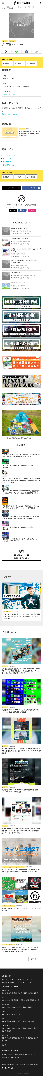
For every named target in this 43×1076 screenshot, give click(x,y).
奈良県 (20, 1021)
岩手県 (14, 993)
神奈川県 (10, 1000)
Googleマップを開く (11, 114)
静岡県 (4, 1014)
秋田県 (25, 993)
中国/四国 (5, 1025)
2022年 (27, 1054)
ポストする (11, 188)
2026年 (4, 1054)
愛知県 (9, 1014)
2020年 (4, 1057)
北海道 (4, 993)
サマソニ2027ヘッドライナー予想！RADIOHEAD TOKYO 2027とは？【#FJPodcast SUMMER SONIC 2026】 (21, 870)
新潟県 (4, 1007)
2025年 (9, 1054)
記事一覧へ (34, 959)
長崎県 (36, 1038)
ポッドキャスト (13, 867)
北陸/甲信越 (6, 1004)
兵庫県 (14, 1021)
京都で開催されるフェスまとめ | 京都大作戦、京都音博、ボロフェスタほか (30, 133)
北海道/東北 (6, 990)
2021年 (33, 1054)
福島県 (36, 993)
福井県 (30, 1007)
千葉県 (16, 1000)
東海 (3, 1011)
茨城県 (26, 1000)
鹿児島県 (5, 1041)
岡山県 (9, 1028)
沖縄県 (20, 1038)
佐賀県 (4, 1038)
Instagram (7, 162)
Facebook (7, 158)
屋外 (5, 94)
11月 (4, 41)
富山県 (25, 1007)
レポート (21, 867)
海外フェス (12, 944)
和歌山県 (31, 1021)
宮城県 (20, 993)
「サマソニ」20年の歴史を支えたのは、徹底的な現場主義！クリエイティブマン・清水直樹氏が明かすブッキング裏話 (21, 616)
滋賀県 (25, 1021)
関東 (3, 997)
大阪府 (4, 1021)
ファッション (29, 980)
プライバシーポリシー (22, 1064)
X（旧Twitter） (9, 165)
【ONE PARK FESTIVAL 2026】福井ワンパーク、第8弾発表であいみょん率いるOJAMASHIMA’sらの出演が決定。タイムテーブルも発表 (21, 830)
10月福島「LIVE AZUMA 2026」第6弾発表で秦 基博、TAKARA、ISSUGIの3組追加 (20, 791)
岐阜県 (14, 1014)
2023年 (21, 1054)
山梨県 (14, 1007)
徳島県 (30, 1028)
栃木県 (37, 1000)
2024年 (15, 1054)
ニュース (4, 666)
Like (23, 210)
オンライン (5, 1045)
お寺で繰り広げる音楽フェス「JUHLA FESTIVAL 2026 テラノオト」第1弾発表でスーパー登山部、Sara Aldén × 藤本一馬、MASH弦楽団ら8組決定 (21, 671)
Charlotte (26, 1073)
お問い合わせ (34, 1064)
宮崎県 (14, 1038)
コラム (4, 906)
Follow (13, 210)
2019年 (10, 1057)
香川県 (36, 1028)
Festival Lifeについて (8, 1064)
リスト (22, 129)
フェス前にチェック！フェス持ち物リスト (21, 438)
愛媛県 (4, 1031)
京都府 (33, 7)
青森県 (9, 993)
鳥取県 (20, 1028)
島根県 (14, 1028)
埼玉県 (21, 1000)
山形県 (30, 993)
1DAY (10, 94)
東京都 (4, 1000)
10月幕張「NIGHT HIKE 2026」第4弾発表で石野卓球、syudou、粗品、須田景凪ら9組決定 (21, 711)
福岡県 (30, 1038)
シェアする (31, 188)
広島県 (4, 1028)
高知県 (9, 1031)
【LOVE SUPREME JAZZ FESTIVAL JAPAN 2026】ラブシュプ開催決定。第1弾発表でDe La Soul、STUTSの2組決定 (21, 751)
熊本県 (25, 1038)
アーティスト (14, 982)
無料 (15, 94)
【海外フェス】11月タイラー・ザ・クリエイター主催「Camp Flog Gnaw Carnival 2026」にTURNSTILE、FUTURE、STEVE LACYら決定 (21, 949)
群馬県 (32, 1000)
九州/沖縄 (5, 1035)
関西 (29, 7)
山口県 (25, 1028)
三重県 (20, 1014)
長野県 (9, 1007)
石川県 (20, 1007)
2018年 (16, 1057)
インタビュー (7, 611)
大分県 (9, 1038)
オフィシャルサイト (11, 155)
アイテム (23, 982)
